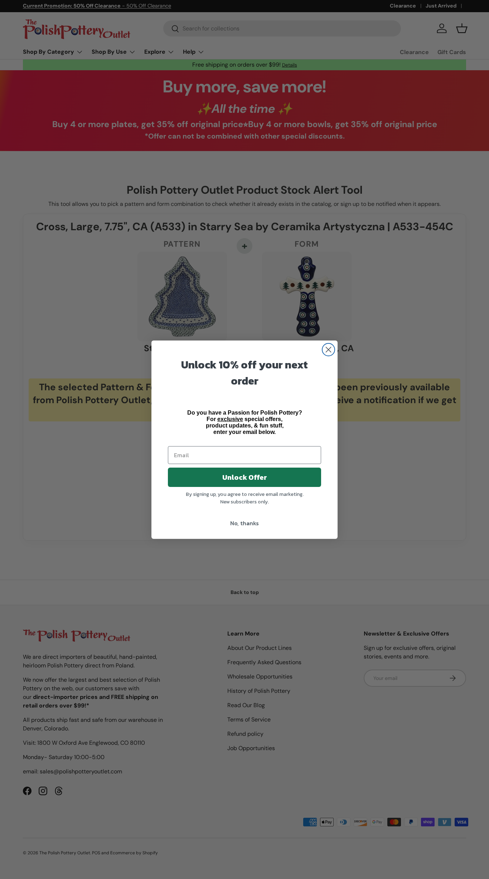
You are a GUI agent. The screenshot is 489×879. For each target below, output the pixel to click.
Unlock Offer (244, 477)
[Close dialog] (328, 349)
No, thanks (244, 523)
